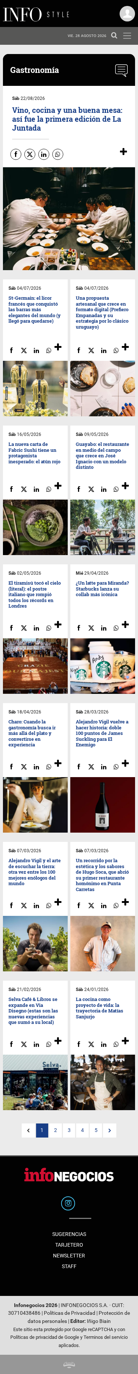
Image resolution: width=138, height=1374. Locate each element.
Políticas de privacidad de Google (44, 1337)
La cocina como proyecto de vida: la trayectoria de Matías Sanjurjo (99, 1008)
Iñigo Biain (99, 1321)
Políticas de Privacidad (69, 1313)
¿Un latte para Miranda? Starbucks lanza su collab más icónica (102, 589)
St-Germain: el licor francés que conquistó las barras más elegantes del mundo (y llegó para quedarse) (34, 309)
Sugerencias (69, 1234)
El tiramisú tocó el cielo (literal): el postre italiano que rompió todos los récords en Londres (34, 594)
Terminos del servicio (106, 1337)
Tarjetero (69, 1245)
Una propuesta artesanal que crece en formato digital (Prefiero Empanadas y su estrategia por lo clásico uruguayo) (102, 312)
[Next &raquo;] (109, 1130)
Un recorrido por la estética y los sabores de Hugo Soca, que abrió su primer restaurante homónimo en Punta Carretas (102, 875)
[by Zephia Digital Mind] (69, 1364)
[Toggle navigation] (127, 36)
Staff (69, 1266)
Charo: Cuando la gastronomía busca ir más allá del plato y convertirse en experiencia (32, 733)
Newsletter (69, 1256)
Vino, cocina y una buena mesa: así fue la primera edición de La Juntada (67, 118)
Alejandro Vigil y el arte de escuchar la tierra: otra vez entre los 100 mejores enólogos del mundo (34, 872)
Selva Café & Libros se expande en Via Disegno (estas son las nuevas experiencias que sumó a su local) (33, 1010)
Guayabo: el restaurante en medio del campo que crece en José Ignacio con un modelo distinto (102, 455)
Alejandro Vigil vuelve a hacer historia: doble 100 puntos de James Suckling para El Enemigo (102, 733)
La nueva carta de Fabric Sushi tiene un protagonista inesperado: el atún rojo (34, 453)
